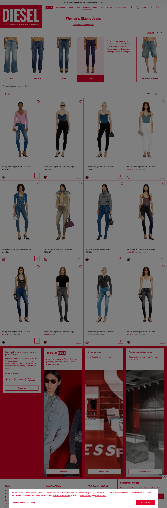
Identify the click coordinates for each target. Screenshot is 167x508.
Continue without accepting (23, 502)
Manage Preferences (61, 495)
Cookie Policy (100, 495)
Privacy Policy (85, 495)
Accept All (145, 502)
